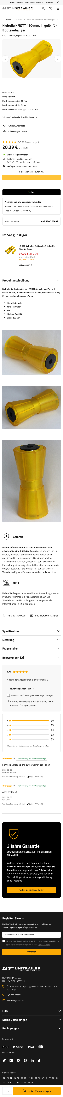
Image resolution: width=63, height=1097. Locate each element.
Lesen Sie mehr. (44, 944)
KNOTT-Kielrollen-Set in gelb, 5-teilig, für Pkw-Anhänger (37, 247)
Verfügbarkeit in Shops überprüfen (22, 166)
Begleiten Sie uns (13, 918)
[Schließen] (58, 2)
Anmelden (31, 951)
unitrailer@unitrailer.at (16, 1000)
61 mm (24, 105)
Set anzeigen (24, 264)
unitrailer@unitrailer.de (46, 615)
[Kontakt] (31, 969)
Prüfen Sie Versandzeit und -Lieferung (23, 162)
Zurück (8, 19)
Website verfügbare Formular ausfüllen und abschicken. (30, 572)
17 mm (35, 109)
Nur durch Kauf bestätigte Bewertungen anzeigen (32, 695)
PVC (12, 92)
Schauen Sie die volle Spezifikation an (18, 117)
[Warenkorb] (50, 8)
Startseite (18, 19)
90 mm (24, 100)
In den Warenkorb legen (39, 1091)
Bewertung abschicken (20, 688)
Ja (31, 776)
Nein (39, 776)
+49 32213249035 (45, 2)
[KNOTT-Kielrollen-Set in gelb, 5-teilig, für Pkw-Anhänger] (10, 250)
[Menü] (58, 8)
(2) (30, 142)
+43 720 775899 (49, 221)
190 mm (12, 96)
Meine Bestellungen (14, 1019)
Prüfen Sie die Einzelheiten (31, 890)
